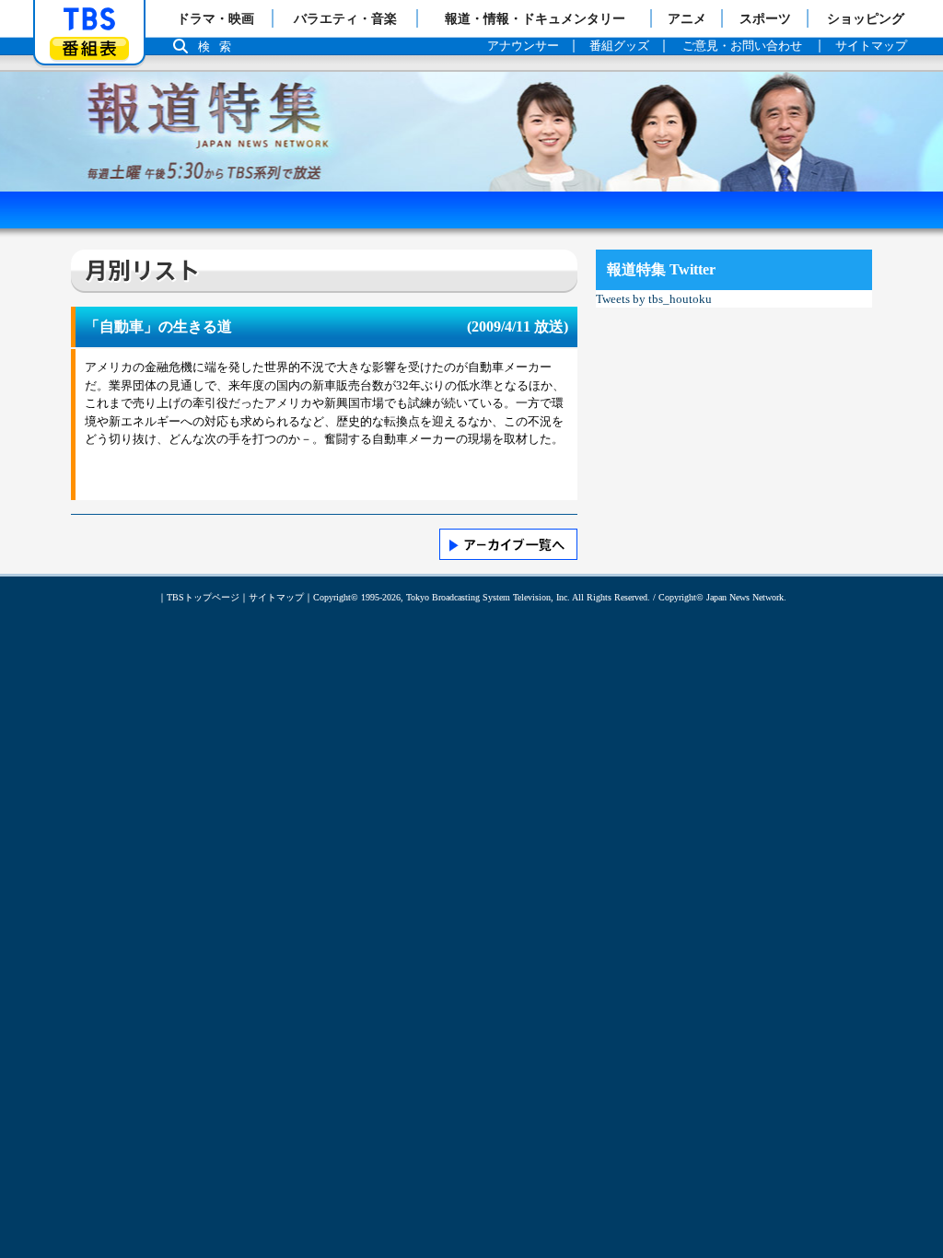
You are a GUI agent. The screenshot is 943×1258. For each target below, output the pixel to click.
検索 (219, 46)
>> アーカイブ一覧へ (508, 544)
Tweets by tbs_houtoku (654, 299)
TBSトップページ (203, 597)
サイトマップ (276, 597)
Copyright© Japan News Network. (722, 597)
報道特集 (471, 81)
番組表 (89, 48)
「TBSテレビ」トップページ (89, 19)
